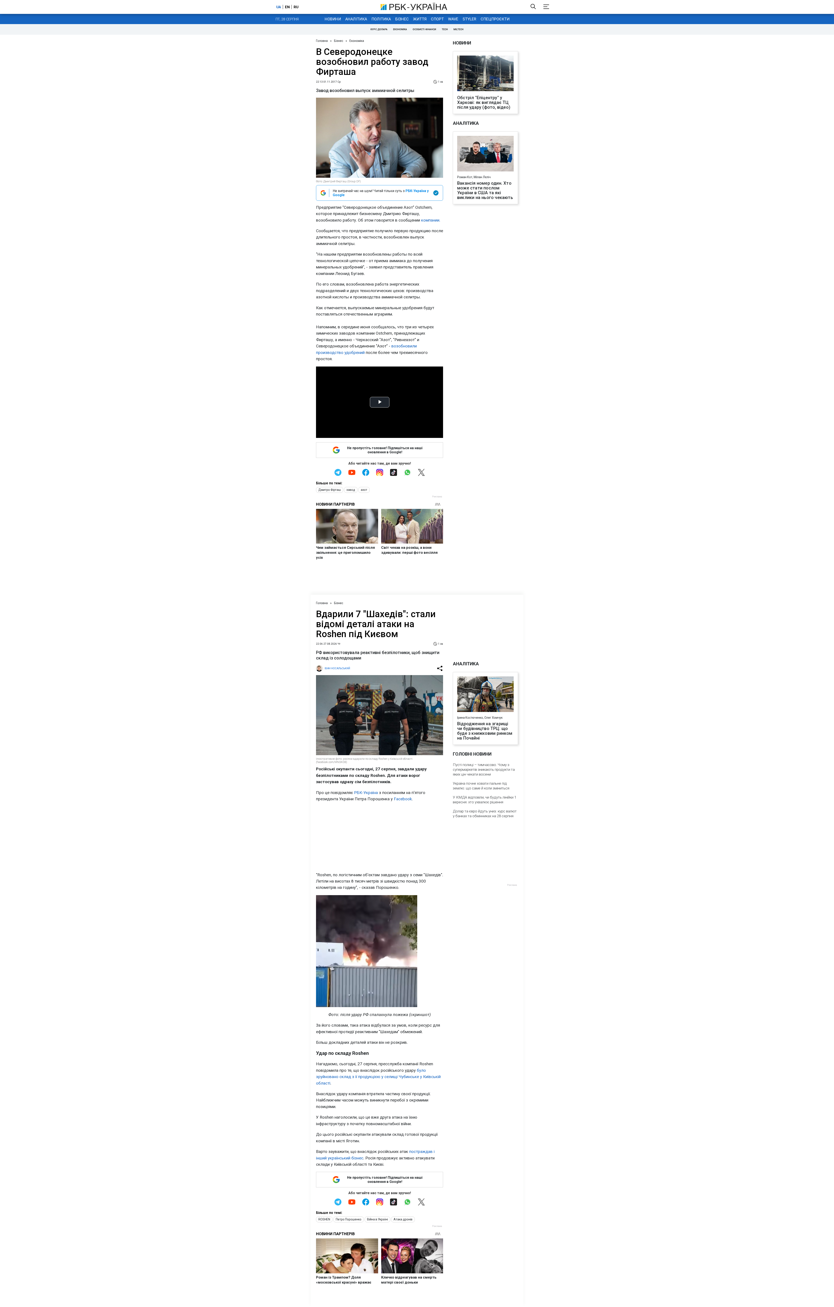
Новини (333, 19)
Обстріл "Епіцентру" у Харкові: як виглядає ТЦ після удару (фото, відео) (483, 102)
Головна (322, 41)
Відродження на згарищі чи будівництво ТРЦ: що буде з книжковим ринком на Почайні (485, 730)
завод (350, 490)
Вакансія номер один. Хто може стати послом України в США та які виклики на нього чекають (485, 190)
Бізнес (402, 19)
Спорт (437, 19)
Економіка (400, 29)
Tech (445, 29)
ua (278, 7)
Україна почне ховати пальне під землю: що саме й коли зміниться (481, 785)
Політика (381, 19)
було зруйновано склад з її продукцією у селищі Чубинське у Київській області (378, 1077)
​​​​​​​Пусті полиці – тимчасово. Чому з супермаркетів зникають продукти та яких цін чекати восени (484, 769)
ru (296, 7)
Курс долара (379, 29)
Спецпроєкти (495, 19)
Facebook (403, 798)
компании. (430, 220)
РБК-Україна (366, 792)
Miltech (458, 29)
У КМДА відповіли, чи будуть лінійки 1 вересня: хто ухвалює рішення (484, 799)
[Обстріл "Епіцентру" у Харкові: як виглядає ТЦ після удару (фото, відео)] (485, 74)
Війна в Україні (377, 1219)
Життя (420, 19)
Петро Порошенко (348, 1219)
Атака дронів (403, 1219)
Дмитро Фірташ (329, 490)
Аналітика (356, 19)
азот (364, 490)
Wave (453, 19)
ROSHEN (324, 1219)
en (287, 7)
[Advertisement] (379, 837)
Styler (469, 19)
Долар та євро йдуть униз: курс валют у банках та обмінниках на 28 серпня (485, 813)
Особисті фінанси (424, 29)
